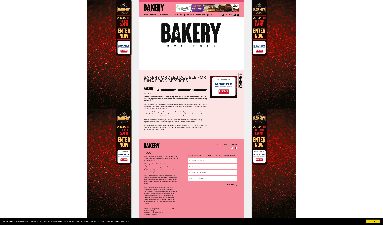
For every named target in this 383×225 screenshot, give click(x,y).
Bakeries (164, 15)
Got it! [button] (373, 221)
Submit (231, 184)
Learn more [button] (125, 221)
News (146, 15)
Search (229, 15)
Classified (200, 15)
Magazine (190, 15)
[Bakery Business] (154, 8)
